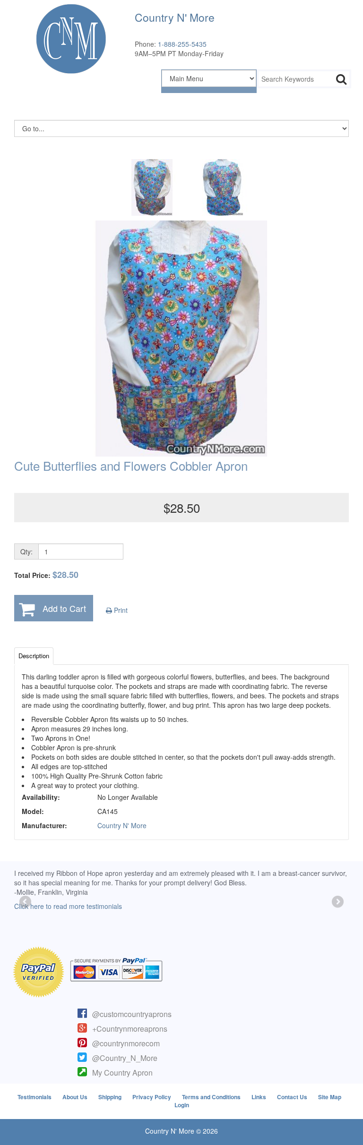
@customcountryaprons (132, 1014)
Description (33, 655)
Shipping (109, 1097)
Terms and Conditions (211, 1097)
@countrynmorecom (126, 1043)
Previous (26, 902)
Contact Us (292, 1097)
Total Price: (46, 575)
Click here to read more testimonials (68, 906)
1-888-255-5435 (182, 44)
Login (181, 1105)
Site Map (329, 1097)
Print (120, 610)
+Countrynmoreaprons (129, 1028)
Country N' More (122, 825)
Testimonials (34, 1097)
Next (337, 902)
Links (258, 1097)
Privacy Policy (151, 1097)
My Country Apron (122, 1072)
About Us (74, 1097)
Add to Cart (64, 608)
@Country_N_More (124, 1057)
